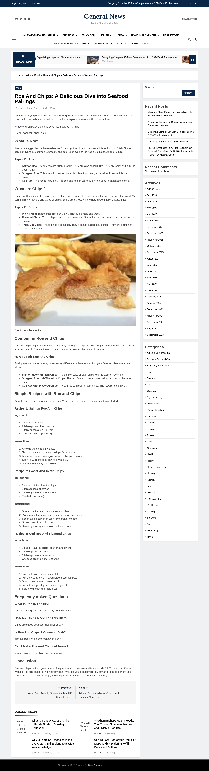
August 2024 (153, 328)
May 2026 (152, 208)
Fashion (151, 422)
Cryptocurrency (155, 397)
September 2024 (155, 322)
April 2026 (152, 214)
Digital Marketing (155, 410)
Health (104, 35)
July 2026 (152, 195)
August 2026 (153, 189)
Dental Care (153, 403)
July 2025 (152, 265)
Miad (20, 108)
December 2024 (155, 309)
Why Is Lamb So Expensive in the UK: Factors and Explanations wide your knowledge (53, 743)
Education (88, 35)
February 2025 (154, 296)
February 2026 (154, 227)
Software (151, 517)
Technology (101, 43)
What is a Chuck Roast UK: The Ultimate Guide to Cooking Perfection (50, 724)
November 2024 (155, 315)
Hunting (151, 473)
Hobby (120, 35)
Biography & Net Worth (158, 365)
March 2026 (153, 220)
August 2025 (153, 258)
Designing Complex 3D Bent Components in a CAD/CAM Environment (142, 3)
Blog (120, 43)
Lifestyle (151, 492)
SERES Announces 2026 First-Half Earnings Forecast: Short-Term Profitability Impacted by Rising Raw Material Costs (171, 151)
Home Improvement (143, 35)
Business (68, 35)
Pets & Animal (154, 498)
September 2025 (155, 252)
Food (18, 88)
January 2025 (154, 303)
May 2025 (152, 277)
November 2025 (155, 239)
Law (149, 486)
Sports (150, 524)
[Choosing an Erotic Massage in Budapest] (166, 59)
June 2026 (152, 201)
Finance (151, 429)
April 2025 (152, 284)
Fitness (150, 435)
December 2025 (155, 233)
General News (104, 16)
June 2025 (152, 271)
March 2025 (153, 290)
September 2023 (155, 334)
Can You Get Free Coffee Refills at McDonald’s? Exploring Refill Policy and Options (115, 743)
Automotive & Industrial (39, 35)
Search (149, 87)
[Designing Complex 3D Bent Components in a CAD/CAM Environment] (71, 61)
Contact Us (138, 43)
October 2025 (154, 246)
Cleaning (151, 391)
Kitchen (151, 479)
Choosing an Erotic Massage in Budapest (168, 141)
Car (149, 384)
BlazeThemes (95, 765)
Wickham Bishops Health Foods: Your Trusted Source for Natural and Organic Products (114, 724)
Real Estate (171, 35)
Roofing (151, 511)
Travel (150, 537)
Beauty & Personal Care (70, 43)
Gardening (152, 448)
